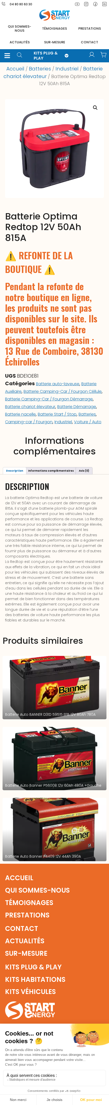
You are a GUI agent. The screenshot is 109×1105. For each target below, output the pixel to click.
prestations (89, 28)
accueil (19, 877)
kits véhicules (30, 991)
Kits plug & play (33, 967)
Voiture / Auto (87, 422)
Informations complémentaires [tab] (51, 471)
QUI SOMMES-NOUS (19, 28)
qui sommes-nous (37, 890)
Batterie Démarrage (76, 407)
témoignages (54, 28)
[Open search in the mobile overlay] (21, 55)
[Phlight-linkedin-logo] (104, 4)
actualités (20, 42)
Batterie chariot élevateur (30, 407)
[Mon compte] (91, 54)
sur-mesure (54, 42)
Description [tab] (14, 471)
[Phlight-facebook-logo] (95, 4)
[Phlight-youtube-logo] (77, 4)
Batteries (40, 68)
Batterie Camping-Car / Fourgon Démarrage (49, 399)
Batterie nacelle (20, 414)
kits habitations (35, 979)
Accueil (15, 68)
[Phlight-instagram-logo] (86, 4)
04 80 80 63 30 (21, 4)
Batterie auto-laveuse (57, 384)
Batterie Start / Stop (57, 414)
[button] (7, 56)
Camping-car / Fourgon (28, 422)
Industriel (67, 68)
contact (89, 42)
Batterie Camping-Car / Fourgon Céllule (63, 391)
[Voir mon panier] (103, 54)
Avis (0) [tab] (84, 471)
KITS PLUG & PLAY (46, 55)
